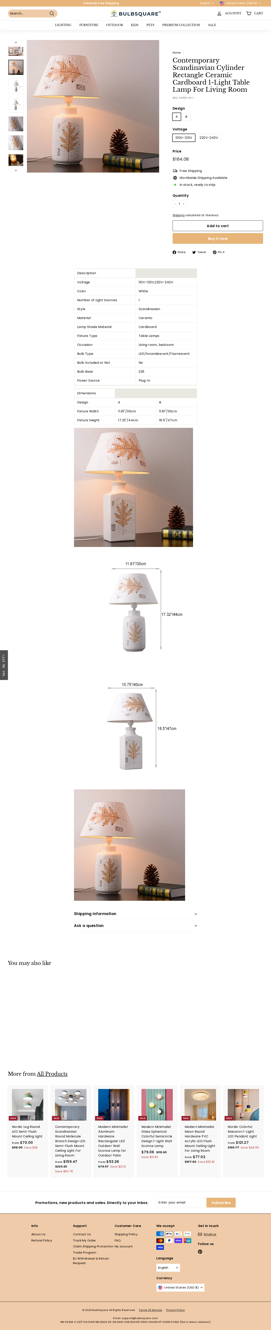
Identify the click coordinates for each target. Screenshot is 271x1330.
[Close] (187, 635)
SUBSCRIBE (163, 677)
